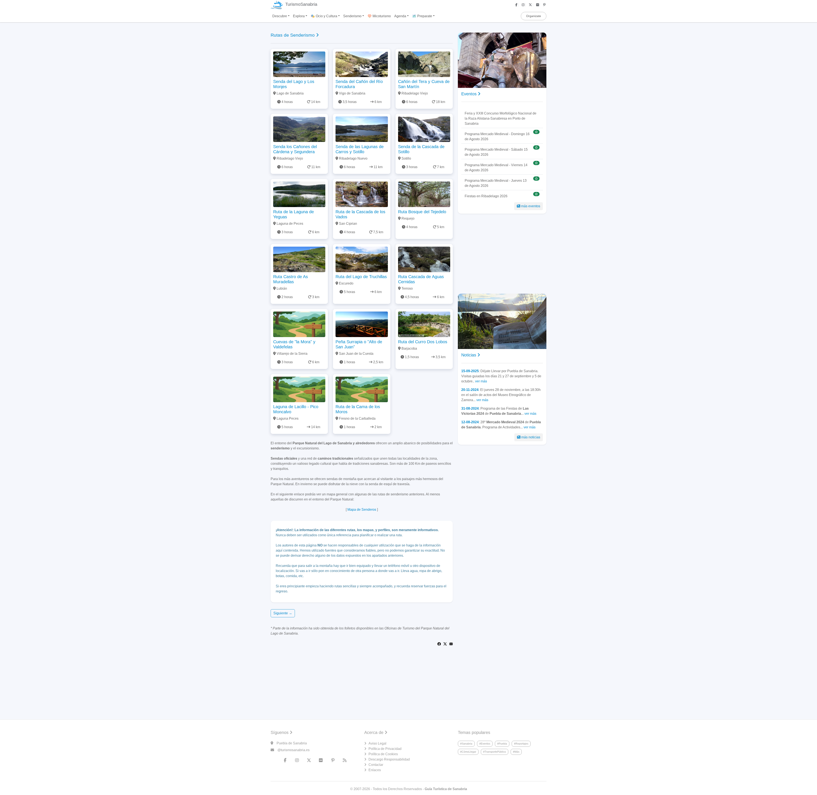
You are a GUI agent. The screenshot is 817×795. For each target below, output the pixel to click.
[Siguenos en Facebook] (516, 5)
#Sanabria (466, 743)
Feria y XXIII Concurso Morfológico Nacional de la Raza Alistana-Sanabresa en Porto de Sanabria (500, 118)
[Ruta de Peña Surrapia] (362, 324)
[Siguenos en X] (531, 5)
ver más (481, 381)
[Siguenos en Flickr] (538, 5)
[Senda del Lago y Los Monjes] (299, 64)
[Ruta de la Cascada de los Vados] (362, 194)
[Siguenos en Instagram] (524, 5)
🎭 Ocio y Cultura (324, 16)
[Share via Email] (451, 643)
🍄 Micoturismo (379, 16)
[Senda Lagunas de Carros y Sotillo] (362, 129)
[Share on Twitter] (445, 643)
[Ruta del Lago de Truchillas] (362, 259)
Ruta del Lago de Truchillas (361, 276)
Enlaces (375, 770)
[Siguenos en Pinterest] (544, 5)
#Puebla (502, 743)
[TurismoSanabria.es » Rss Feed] (344, 760)
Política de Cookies (383, 754)
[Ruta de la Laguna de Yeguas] (299, 194)
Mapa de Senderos (361, 509)
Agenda (400, 16)
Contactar (376, 764)
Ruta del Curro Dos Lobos (422, 341)
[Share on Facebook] (439, 643)
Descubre (279, 16)
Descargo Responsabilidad (389, 759)
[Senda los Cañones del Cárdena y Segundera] (299, 129)
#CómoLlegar (468, 751)
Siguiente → (282, 613)
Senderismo (352, 16)
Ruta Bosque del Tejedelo (422, 211)
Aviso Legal (377, 743)
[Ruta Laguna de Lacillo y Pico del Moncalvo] (299, 389)
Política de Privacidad (385, 749)
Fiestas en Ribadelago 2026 (486, 196)
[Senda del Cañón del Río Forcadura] (362, 64)
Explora (299, 16)
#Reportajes (521, 743)
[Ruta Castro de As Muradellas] (299, 259)
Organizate (533, 16)
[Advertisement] (502, 253)
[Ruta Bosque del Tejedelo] (424, 194)
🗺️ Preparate (422, 16)
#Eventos (484, 743)
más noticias (530, 437)
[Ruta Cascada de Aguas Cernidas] (424, 259)
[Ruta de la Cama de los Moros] (362, 389)
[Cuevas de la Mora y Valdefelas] (299, 324)
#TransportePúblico (494, 751)
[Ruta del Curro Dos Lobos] (424, 324)
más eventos (530, 206)
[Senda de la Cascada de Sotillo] (424, 129)
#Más (516, 751)
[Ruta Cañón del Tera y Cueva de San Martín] (424, 64)
